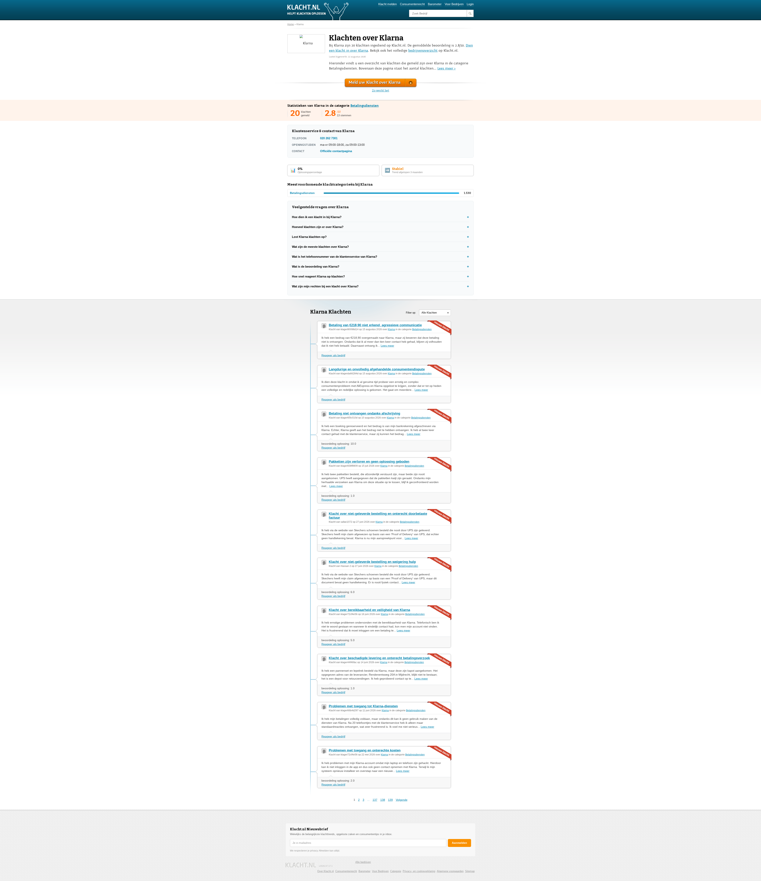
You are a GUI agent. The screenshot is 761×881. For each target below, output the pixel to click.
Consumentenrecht (412, 4)
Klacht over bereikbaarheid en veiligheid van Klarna (369, 610)
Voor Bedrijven (454, 4)
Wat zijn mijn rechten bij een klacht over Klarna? (325, 286)
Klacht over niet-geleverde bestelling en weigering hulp (372, 562)
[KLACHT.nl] (318, 11)
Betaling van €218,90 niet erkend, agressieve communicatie (375, 325)
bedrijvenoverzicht (423, 51)
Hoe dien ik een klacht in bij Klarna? (316, 217)
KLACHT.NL (300, 865)
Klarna (300, 24)
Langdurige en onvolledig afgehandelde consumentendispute (377, 369)
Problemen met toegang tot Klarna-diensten (363, 706)
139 (390, 799)
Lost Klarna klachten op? (309, 236)
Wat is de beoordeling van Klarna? (315, 266)
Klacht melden (387, 4)
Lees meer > (446, 68)
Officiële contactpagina (336, 151)
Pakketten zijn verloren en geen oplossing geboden (369, 461)
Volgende (401, 799)
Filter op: (411, 312)
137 (375, 799)
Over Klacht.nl (325, 871)
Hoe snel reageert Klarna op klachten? (318, 276)
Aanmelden (459, 842)
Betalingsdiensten (364, 106)
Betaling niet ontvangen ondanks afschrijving (364, 413)
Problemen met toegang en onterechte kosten (365, 750)
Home (290, 24)
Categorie (395, 871)
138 (382, 799)
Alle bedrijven (363, 862)
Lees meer (387, 345)
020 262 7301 (328, 138)
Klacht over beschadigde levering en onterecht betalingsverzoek (379, 658)
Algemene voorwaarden (450, 871)
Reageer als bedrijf (333, 355)
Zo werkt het (380, 90)
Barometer (435, 4)
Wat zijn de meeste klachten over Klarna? (320, 246)
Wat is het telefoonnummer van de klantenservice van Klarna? (334, 256)
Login (470, 4)
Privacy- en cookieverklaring (419, 871)
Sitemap (470, 871)
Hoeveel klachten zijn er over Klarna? (317, 227)
